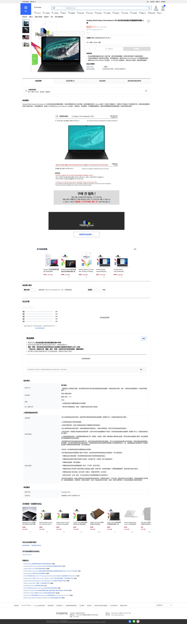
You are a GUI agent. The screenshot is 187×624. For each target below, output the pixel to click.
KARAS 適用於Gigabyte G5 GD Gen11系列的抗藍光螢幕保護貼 (40, 588)
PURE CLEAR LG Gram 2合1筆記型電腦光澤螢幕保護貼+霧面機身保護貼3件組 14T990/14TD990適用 (50, 571)
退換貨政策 (50, 605)
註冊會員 (152, 1)
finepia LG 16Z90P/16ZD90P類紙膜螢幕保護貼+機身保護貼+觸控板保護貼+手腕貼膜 (46, 590)
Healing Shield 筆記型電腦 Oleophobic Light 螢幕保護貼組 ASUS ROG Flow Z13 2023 (46, 595)
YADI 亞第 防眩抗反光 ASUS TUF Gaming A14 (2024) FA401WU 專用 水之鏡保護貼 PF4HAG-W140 (50, 576)
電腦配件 (46, 17)
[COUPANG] (61, 614)
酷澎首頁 (24, 17)
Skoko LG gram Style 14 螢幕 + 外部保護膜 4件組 (37, 583)
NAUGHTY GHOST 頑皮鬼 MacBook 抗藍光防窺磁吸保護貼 (39, 593)
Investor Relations (26, 605)
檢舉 (141, 369)
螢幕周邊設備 (25, 545)
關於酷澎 (16, 605)
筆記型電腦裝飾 (59, 17)
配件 (52, 17)
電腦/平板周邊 (38, 17)
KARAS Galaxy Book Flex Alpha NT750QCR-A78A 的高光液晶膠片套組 (42, 598)
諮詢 (143, 338)
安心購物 (81, 605)
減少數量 (93, 48)
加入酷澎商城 (113, 605)
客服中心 (158, 1)
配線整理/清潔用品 (36, 545)
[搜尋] (149, 8)
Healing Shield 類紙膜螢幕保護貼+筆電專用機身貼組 (37, 563)
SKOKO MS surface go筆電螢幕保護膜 (34, 585)
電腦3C (31, 17)
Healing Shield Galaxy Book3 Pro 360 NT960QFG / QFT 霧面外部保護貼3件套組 (45, 581)
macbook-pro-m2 (26, 554)
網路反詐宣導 (123, 605)
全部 (54, 8)
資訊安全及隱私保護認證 (100, 605)
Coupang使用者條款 (39, 605)
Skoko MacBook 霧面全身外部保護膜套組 (35, 573)
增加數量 (93, 50)
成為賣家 (163, 1)
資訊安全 (89, 605)
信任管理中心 (59, 605)
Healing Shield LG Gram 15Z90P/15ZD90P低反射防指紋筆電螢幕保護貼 (43, 566)
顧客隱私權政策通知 (71, 605)
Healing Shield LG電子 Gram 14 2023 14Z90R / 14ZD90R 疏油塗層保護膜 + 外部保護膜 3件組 (48, 578)
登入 (148, 1)
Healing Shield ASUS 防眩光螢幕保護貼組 (35, 568)
